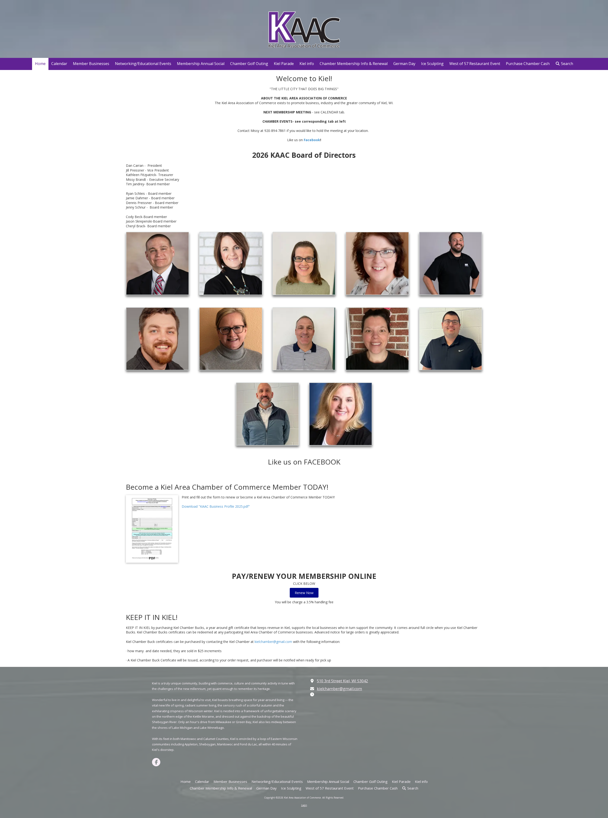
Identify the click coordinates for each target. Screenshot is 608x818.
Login (304, 805)
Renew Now (304, 592)
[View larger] (157, 263)
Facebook (312, 140)
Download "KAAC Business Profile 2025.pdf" (216, 506)
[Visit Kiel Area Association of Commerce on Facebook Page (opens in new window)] (156, 762)
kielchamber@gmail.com (273, 641)
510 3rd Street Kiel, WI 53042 (342, 680)
